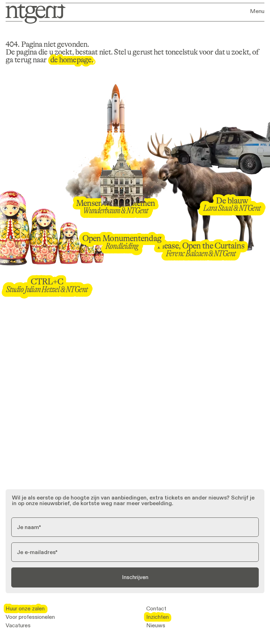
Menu (257, 11)
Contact (156, 608)
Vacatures (18, 625)
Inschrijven (135, 577)
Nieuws (155, 625)
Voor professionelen (30, 617)
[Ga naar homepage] (33, 13)
